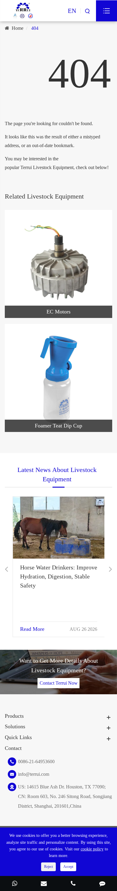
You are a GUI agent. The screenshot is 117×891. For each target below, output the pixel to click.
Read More (32, 629)
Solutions (15, 726)
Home (17, 28)
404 (34, 28)
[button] (6, 569)
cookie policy (92, 849)
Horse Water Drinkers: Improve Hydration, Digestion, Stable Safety (58, 576)
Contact (13, 748)
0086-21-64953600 (36, 761)
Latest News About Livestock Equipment (57, 474)
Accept (68, 867)
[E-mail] (44, 884)
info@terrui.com (33, 774)
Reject (48, 867)
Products (14, 716)
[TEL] (73, 884)
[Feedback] (102, 884)
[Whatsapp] (14, 884)
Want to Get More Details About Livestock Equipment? (58, 665)
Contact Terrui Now (59, 683)
